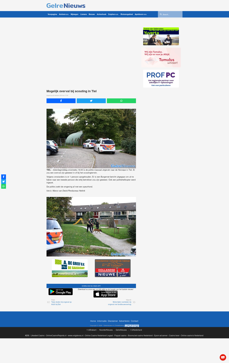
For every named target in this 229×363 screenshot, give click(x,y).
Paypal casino (120, 335)
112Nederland (136, 329)
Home (93, 320)
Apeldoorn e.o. (141, 14)
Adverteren (124, 320)
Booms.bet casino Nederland (140, 335)
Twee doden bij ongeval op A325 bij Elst (61, 302)
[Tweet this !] (91, 100)
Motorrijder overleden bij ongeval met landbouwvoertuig (119, 302)
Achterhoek (101, 14)
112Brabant (91, 329)
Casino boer (174, 335)
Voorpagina (52, 14)
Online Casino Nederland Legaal (99, 335)
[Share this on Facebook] (61, 100)
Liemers (83, 14)
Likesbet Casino (37, 335)
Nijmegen (74, 14)
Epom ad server (160, 335)
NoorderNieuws (106, 329)
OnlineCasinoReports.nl (56, 335)
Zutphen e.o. (113, 14)
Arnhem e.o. (64, 14)
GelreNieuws (121, 329)
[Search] (161, 14)
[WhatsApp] (121, 100)
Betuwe (92, 14)
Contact (134, 320)
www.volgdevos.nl (75, 335)
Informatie (102, 320)
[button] (223, 357)
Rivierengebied (127, 14)
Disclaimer (113, 320)
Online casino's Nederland (192, 335)
